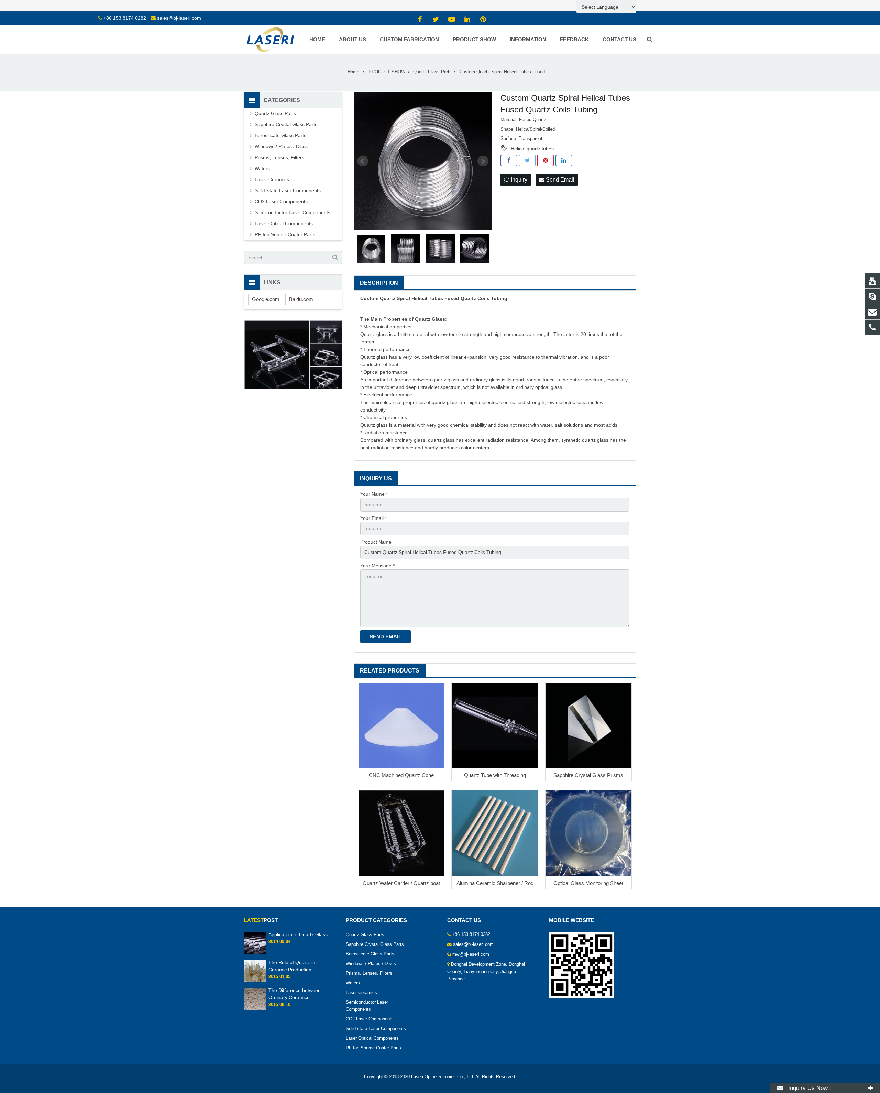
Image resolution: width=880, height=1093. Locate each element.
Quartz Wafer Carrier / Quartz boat (401, 883)
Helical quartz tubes (532, 148)
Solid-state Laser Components (288, 190)
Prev (362, 161)
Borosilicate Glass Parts (280, 135)
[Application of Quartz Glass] (255, 952)
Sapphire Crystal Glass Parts (286, 124)
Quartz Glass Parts (275, 113)
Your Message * (377, 565)
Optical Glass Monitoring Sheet (588, 883)
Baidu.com (301, 299)
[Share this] (508, 160)
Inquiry (518, 180)
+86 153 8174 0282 (124, 18)
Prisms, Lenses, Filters (279, 157)
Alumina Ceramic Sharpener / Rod (495, 883)
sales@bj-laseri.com (179, 18)
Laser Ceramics (272, 179)
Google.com (265, 299)
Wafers (262, 168)
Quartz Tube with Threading (495, 775)
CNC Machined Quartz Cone (401, 775)
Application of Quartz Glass (298, 934)
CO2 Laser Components (281, 201)
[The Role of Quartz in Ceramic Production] (255, 981)
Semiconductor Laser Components (292, 212)
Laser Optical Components (284, 223)
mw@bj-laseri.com (470, 954)
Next (482, 161)
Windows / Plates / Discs (281, 146)
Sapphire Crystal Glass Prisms (588, 775)
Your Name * (374, 494)
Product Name (376, 542)
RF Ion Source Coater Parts (285, 234)
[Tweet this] (527, 160)
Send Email (559, 180)
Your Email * (373, 518)
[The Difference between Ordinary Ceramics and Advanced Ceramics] (255, 1008)
